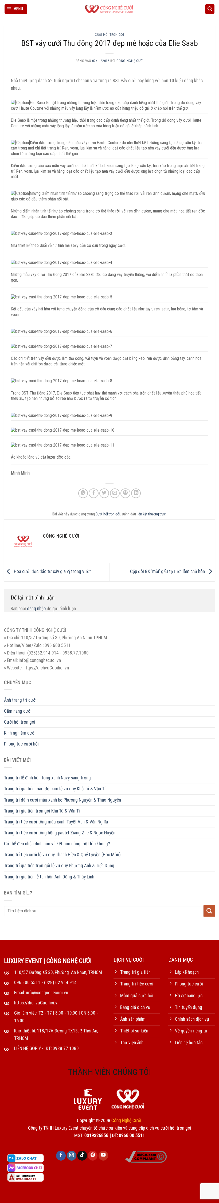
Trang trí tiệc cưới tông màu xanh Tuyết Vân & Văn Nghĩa (56, 822)
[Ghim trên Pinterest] (125, 493)
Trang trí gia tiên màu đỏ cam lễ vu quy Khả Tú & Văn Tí (54, 788)
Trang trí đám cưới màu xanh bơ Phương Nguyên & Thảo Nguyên (62, 800)
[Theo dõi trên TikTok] (82, 1156)
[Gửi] (209, 911)
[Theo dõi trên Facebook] (61, 1156)
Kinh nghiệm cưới (20, 733)
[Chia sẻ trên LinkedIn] (136, 493)
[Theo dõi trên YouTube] (103, 1156)
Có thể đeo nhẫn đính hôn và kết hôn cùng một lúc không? (57, 843)
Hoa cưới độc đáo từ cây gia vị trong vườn (52, 571)
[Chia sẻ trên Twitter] (104, 493)
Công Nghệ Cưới (130, 61)
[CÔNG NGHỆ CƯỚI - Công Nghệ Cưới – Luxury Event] (109, 9)
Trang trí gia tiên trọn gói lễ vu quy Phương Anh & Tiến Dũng (59, 865)
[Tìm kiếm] (209, 9)
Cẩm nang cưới (18, 711)
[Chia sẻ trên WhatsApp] (83, 493)
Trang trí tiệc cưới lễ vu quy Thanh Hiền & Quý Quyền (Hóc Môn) (62, 854)
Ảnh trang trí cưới (20, 700)
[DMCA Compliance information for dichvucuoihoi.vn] (146, 1156)
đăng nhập (36, 608)
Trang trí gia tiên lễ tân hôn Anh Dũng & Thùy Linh (49, 876)
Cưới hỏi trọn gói (109, 35)
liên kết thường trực (151, 514)
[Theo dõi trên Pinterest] (92, 1156)
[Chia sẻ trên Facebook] (93, 493)
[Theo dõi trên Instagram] (71, 1156)
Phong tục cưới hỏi (21, 744)
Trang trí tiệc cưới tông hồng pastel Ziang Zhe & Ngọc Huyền (59, 832)
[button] (16, 9)
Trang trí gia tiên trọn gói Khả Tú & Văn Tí (42, 811)
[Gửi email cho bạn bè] (115, 493)
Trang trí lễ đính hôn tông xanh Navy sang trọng (47, 777)
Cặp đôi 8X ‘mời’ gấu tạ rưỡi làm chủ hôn (168, 571)
